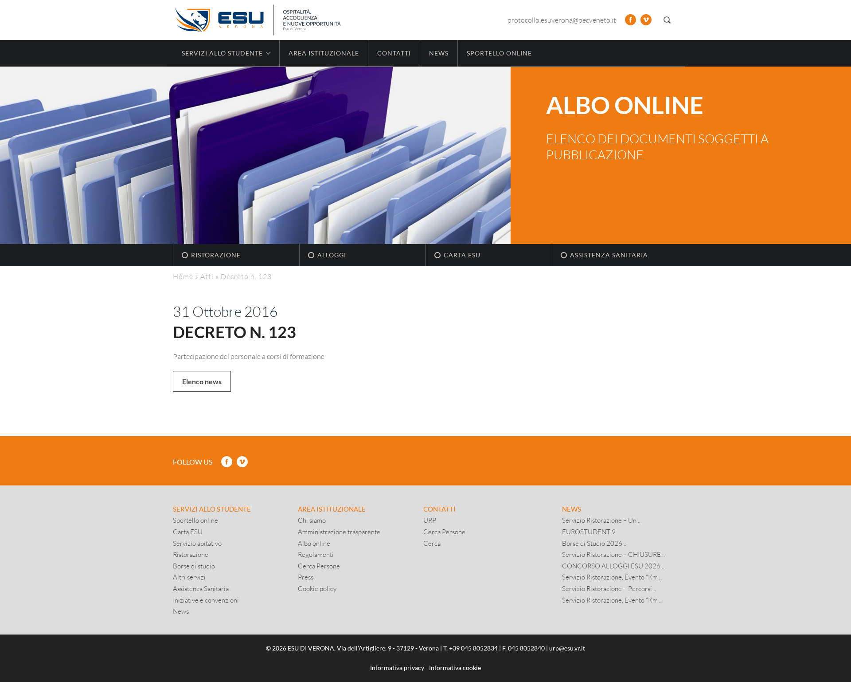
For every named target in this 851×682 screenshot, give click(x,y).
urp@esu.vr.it (567, 648)
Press (305, 577)
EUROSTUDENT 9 (589, 532)
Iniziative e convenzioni (206, 600)
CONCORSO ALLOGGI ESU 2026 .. (613, 566)
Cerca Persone (319, 566)
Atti (207, 276)
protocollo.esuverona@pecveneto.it (561, 20)
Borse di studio (194, 566)
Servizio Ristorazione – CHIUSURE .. (613, 554)
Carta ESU (462, 255)
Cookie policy (317, 588)
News (439, 53)
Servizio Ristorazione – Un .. (601, 520)
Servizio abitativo (197, 543)
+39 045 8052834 (473, 648)
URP (429, 520)
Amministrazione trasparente (339, 532)
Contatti (394, 53)
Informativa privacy (397, 667)
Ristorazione (216, 255)
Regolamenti (316, 554)
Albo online (314, 543)
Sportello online (499, 53)
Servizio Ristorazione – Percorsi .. (609, 588)
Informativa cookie (455, 667)
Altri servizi (189, 577)
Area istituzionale (324, 53)
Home (183, 276)
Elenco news (202, 381)
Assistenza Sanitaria (609, 255)
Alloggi (331, 255)
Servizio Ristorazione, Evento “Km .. (612, 577)
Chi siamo (312, 520)
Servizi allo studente (212, 509)
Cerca (432, 543)
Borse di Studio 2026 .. (594, 543)
